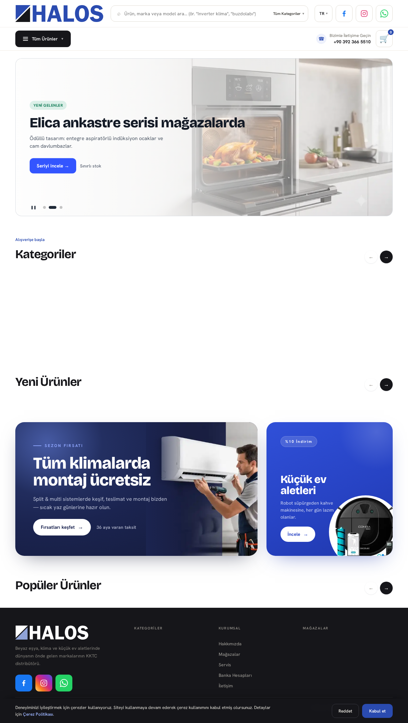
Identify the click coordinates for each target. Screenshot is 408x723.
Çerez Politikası (38, 714)
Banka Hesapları (235, 675)
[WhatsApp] (384, 13)
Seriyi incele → (53, 166)
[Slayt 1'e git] (44, 207)
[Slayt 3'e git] (61, 207)
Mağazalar (229, 654)
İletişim (226, 686)
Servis (225, 665)
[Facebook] (344, 13)
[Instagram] (364, 13)
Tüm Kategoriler (288, 13)
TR (323, 13)
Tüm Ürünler (47, 39)
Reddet (345, 711)
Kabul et (377, 711)
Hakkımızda (230, 644)
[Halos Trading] (59, 13)
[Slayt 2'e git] (52, 207)
